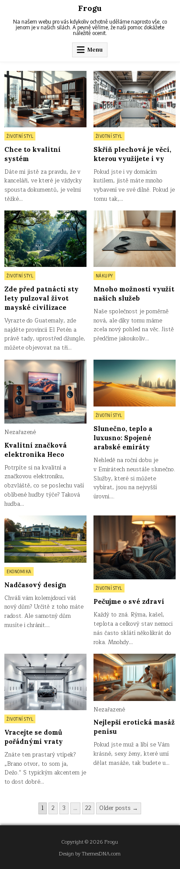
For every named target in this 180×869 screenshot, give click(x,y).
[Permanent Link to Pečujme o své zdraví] (134, 547)
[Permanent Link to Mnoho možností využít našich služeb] (134, 238)
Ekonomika (19, 571)
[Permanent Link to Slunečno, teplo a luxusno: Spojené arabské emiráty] (134, 383)
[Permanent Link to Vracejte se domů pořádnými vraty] (45, 682)
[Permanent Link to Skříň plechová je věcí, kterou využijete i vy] (134, 99)
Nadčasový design (35, 585)
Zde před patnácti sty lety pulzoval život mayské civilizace (41, 298)
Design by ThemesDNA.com (90, 854)
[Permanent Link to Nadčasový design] (45, 538)
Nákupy (104, 275)
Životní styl (20, 136)
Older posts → (118, 808)
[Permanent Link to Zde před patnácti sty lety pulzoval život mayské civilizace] (45, 238)
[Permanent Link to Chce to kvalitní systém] (45, 99)
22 (88, 808)
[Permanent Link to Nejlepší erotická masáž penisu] (134, 677)
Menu (95, 49)
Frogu (90, 8)
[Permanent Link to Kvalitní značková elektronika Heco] (45, 392)
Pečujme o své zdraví (128, 601)
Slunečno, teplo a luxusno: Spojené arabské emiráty (122, 437)
